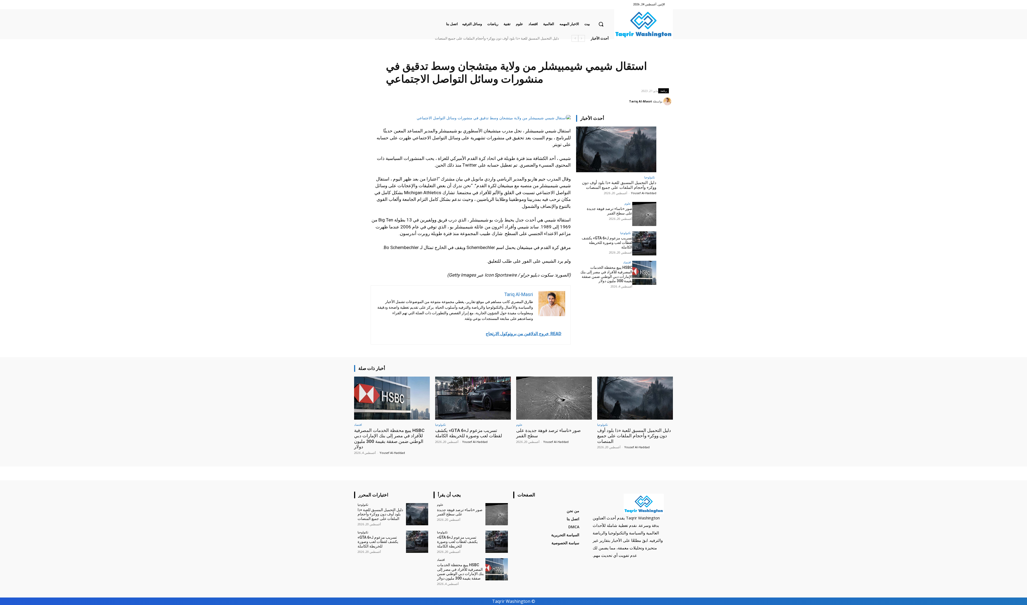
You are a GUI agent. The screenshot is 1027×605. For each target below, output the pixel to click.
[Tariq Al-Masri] (668, 101)
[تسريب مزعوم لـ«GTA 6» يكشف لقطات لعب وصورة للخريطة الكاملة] (644, 243)
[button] (601, 24)
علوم (627, 203)
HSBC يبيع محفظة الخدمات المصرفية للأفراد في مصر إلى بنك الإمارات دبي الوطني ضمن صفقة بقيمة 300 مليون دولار (606, 274)
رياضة (663, 91)
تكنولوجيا (649, 177)
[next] (575, 38)
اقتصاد (627, 262)
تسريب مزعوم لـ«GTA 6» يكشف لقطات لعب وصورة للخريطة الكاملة (607, 242)
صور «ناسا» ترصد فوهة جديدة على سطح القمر (609, 210)
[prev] (581, 38)
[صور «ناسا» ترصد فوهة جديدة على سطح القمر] (644, 214)
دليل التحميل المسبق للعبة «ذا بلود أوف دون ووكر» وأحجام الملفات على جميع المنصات (497, 38)
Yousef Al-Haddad (643, 193)
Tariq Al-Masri (640, 101)
